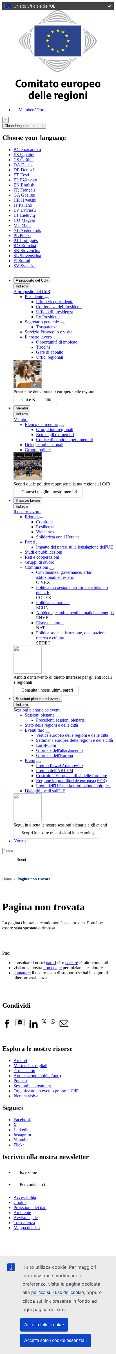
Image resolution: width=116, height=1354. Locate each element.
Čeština (24, 159)
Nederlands (27, 230)
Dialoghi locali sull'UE (45, 790)
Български (27, 149)
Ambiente (22, 1212)
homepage (52, 967)
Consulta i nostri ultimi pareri (47, 690)
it (5, 120)
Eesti (21, 174)
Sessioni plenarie (40, 715)
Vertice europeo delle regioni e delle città (72, 735)
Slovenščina (27, 255)
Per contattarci (32, 1184)
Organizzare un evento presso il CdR (46, 1090)
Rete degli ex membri (55, 434)
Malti (22, 225)
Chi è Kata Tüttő (36, 399)
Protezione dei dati (30, 1207)
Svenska (24, 265)
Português (26, 240)
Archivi (20, 1060)
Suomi (22, 260)
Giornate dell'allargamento (59, 750)
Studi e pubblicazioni (43, 552)
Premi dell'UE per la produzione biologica (73, 785)
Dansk (23, 164)
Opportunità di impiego (56, 342)
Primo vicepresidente (54, 301)
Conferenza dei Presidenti (59, 306)
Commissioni (36, 567)
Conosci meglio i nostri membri (49, 491)
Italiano (23, 205)
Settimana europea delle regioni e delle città (74, 740)
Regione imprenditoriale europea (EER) (71, 780)
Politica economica (53, 602)
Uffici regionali (49, 357)
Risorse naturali (50, 622)
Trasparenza (46, 326)
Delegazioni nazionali (44, 444)
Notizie (20, 841)
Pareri (30, 542)
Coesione (44, 521)
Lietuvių (24, 215)
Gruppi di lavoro (39, 562)
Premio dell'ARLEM (54, 770)
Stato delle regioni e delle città (51, 725)
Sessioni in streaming (32, 1085)
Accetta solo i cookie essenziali (55, 1340)
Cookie (20, 1202)
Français (24, 190)
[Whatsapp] (53, 1022)
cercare (71, 962)
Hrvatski (25, 200)
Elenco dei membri (41, 424)
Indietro (22, 286)
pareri (51, 962)
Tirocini (43, 347)
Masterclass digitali (30, 1065)
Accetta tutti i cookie (44, 1324)
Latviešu (25, 210)
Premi (30, 760)
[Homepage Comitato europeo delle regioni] (58, 100)
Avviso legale (26, 1217)
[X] (44, 1022)
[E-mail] (63, 1026)
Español (24, 154)
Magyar (24, 220)
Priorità (32, 516)
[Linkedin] (33, 1026)
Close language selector (24, 126)
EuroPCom (46, 745)
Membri (22, 408)
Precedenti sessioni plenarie (60, 720)
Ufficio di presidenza (54, 311)
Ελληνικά (25, 180)
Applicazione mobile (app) (37, 1075)
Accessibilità (25, 1197)
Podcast (20, 1080)
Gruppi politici (38, 449)
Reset (21, 860)
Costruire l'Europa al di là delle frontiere (71, 775)
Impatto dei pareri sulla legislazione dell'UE (74, 547)
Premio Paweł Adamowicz (59, 765)
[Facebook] (6, 1026)
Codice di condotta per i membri (64, 439)
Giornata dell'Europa (54, 755)
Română (25, 245)
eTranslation (24, 1070)
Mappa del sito (27, 1227)
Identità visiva (26, 1095)
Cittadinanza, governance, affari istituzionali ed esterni (64, 575)
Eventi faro (34, 730)
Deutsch (24, 169)
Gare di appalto (49, 352)
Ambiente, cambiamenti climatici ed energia (75, 612)
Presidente (34, 296)
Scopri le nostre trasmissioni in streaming (57, 832)
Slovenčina (27, 250)
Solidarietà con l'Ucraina (58, 537)
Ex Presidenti (48, 316)
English (24, 185)
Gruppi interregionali (54, 429)
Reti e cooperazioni (42, 557)
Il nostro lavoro (38, 337)
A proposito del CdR (32, 280)
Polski (22, 235)
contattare (22, 972)
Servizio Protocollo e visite (48, 332)
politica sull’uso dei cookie (57, 1292)
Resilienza (45, 526)
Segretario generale (42, 321)
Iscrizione (28, 1172)
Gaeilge (24, 195)
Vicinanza (45, 531)
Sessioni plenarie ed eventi (38, 699)
